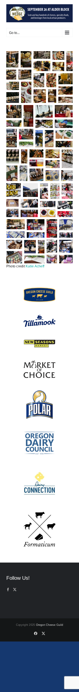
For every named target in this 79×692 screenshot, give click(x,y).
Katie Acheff (35, 266)
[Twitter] (14, 589)
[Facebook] (8, 589)
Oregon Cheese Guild (49, 624)
